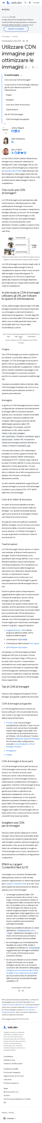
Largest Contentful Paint (16, 884)
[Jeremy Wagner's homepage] (19, 132)
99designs (35, 739)
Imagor (9, 755)
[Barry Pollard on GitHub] (15, 153)
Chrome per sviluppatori (12, 1072)
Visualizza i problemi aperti (13, 1064)
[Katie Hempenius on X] (12, 142)
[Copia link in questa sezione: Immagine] (14, 400)
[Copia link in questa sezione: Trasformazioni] (19, 544)
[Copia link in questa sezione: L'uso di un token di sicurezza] (33, 499)
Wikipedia (19, 739)
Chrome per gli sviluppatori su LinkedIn (17, 1099)
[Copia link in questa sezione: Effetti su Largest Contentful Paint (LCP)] (30, 867)
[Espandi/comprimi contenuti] (21, 75)
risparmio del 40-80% (13, 171)
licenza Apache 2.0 (31, 1007)
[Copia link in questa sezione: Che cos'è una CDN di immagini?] (18, 193)
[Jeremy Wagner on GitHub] (12, 132)
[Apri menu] (3, 2)
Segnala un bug (9, 1060)
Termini (4, 1112)
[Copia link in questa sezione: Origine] (11, 349)
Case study (7, 1079)
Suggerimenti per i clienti (16, 630)
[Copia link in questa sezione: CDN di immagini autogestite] (34, 703)
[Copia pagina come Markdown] (33, 67)
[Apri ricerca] (25, 2)
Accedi (36, 3)
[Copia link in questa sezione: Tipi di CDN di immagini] (31, 687)
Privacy (11, 1112)
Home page (6, 36)
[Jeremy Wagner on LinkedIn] (15, 132)
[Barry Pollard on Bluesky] (22, 153)
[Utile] (23, 41)
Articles (6, 9)
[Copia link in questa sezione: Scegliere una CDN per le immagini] (22, 826)
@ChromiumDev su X (11, 1092)
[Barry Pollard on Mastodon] (19, 153)
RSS (5, 1103)
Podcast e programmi (11, 1083)
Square (26, 739)
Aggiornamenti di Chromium (14, 1076)
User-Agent (34, 643)
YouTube (7, 1095)
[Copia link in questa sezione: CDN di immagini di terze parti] (35, 761)
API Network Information (17, 647)
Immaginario (11, 751)
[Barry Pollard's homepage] (25, 153)
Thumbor (10, 723)
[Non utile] (27, 41)
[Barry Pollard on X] (12, 153)
